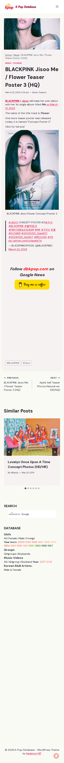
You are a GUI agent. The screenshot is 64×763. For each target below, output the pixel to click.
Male (21, 538)
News (8, 63)
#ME (38, 229)
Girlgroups (10, 554)
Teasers (17, 63)
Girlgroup (14, 562)
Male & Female (12, 570)
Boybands (24, 554)
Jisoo (26, 363)
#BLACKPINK (16, 226)
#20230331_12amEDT (34, 233)
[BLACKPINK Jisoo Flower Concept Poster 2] (32, 170)
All (5, 538)
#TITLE (45, 229)
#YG (50, 237)
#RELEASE (40, 237)
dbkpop (14, 472)
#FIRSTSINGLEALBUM (21, 229)
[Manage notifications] (56, 755)
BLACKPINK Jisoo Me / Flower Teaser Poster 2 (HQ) (16, 384)
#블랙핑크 (30, 226)
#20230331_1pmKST (21, 237)
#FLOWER (15, 233)
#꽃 (53, 229)
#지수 (49, 222)
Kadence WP (33, 753)
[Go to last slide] (9, 452)
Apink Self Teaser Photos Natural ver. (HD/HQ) (48, 384)
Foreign (30, 538)
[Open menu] (57, 6)
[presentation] (32, 437)
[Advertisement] (32, 325)
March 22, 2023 (18, 249)
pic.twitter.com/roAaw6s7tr (25, 240)
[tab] (25, 488)
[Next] (54, 452)
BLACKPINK (13, 363)
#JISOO (13, 222)
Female (13, 538)
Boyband (26, 562)
